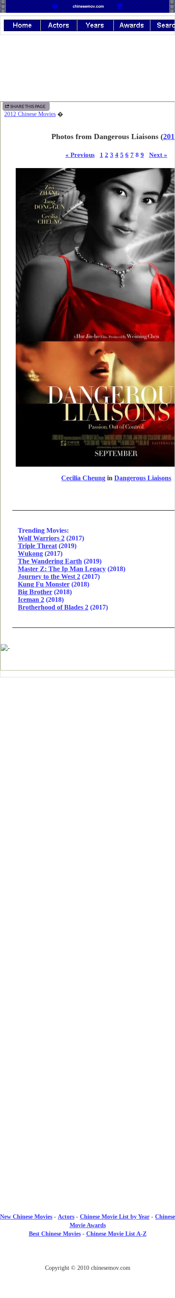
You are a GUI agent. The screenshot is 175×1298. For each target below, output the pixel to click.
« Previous (80, 154)
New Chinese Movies (26, 1217)
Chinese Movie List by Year (115, 1217)
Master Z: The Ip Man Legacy (62, 568)
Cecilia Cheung (83, 478)
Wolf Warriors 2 (41, 538)
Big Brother (35, 591)
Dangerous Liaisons (142, 478)
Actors (66, 1217)
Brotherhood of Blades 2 (53, 607)
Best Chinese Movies (55, 1234)
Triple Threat (37, 545)
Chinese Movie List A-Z (116, 1234)
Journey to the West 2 (49, 576)
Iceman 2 (31, 599)
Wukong (30, 553)
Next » (158, 154)
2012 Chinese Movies (30, 114)
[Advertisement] (87, 754)
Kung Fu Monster (44, 584)
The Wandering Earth (50, 561)
